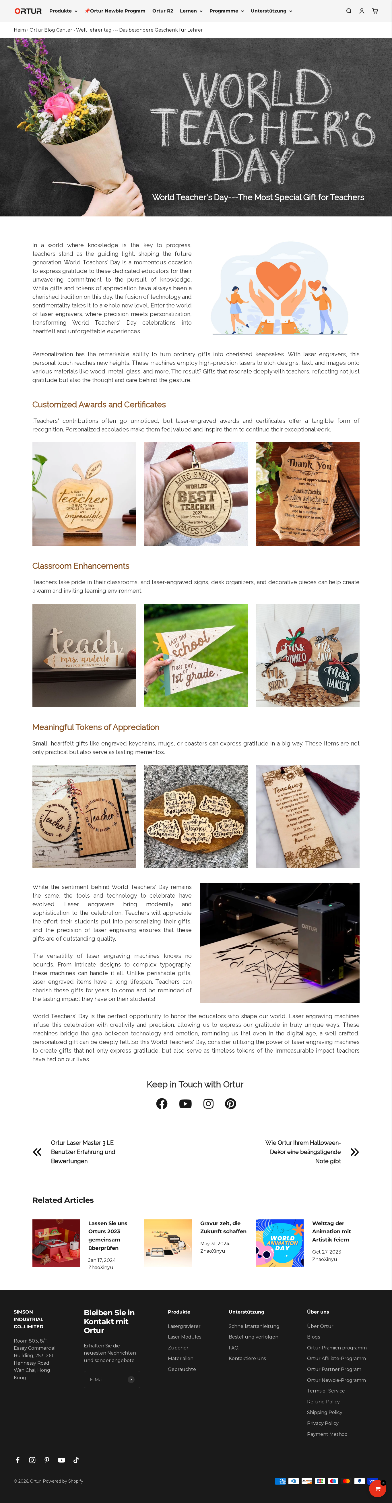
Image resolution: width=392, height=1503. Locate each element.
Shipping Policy (324, 1412)
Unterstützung (268, 10)
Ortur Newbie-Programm (336, 1380)
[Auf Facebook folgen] (18, 1460)
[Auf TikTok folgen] (76, 1460)
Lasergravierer (184, 1326)
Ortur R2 (162, 10)
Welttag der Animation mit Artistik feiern (331, 1231)
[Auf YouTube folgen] (61, 1460)
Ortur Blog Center (51, 30)
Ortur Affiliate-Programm (336, 1358)
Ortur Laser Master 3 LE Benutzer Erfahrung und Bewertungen (83, 1152)
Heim (20, 30)
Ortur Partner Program (334, 1369)
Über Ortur (320, 1326)
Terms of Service (326, 1391)
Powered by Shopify (63, 1481)
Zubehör (178, 1348)
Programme (223, 10)
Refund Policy (323, 1402)
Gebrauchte (182, 1369)
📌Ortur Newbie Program (114, 10)
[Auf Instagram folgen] (32, 1460)
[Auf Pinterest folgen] (47, 1460)
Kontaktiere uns (247, 1358)
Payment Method (327, 1434)
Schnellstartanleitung (254, 1326)
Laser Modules (184, 1337)
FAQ (233, 1348)
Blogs (313, 1337)
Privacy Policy (323, 1423)
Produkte (60, 10)
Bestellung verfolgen (253, 1337)
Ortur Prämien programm (337, 1348)
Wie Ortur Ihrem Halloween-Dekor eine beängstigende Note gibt (303, 1152)
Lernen (188, 10)
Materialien (180, 1358)
